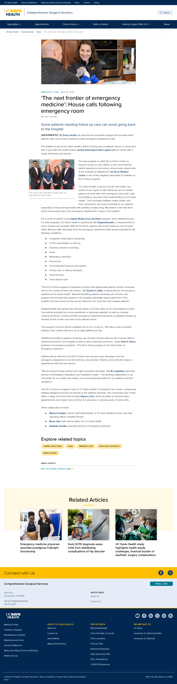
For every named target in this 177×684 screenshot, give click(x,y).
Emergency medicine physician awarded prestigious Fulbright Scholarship (39, 547)
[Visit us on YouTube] (137, 616)
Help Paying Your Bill (100, 654)
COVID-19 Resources (100, 664)
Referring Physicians (100, 648)
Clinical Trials (97, 643)
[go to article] (41, 524)
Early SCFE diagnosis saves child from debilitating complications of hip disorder (86, 547)
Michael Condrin (57, 413)
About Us (95, 596)
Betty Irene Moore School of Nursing (56, 2)
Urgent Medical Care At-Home (85, 218)
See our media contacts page (56, 468)
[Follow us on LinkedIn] (149, 616)
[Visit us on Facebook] (143, 616)
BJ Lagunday (117, 371)
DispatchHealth (106, 222)
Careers (86, 2)
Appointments (42, 24)
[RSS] (169, 616)
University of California (144, 638)
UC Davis (138, 628)
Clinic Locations (98, 638)
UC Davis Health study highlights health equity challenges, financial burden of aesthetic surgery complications (135, 549)
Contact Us (52, 633)
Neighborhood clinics (14, 640)
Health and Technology (109, 446)
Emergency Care (50, 92)
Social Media (53, 638)
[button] (14, 24)
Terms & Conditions (47, 676)
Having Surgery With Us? (134, 24)
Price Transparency (99, 659)
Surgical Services (27, 32)
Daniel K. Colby (95, 290)
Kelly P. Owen (128, 341)
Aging (70, 446)
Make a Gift (161, 583)
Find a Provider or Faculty (102, 633)
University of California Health (148, 633)
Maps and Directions (56, 643)
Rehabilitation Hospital (14, 634)
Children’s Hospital (13, 629)
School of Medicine (29, 2)
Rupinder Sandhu (58, 426)
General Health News (53, 446)
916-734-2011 (10, 604)
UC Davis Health (10, 2)
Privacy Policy (62, 676)
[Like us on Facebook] (161, 572)
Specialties (12, 24)
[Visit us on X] (156, 616)
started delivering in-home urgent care (96, 150)
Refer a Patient (100, 24)
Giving (96, 2)
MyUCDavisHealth (99, 628)
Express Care (87, 396)
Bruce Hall (54, 421)
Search (166, 12)
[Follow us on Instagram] (163, 616)
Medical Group (11, 655)
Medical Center (50, 453)
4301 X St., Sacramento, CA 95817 (159, 676)
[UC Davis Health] (13, 615)
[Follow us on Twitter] (170, 572)
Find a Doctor (70, 24)
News (77, 2)
